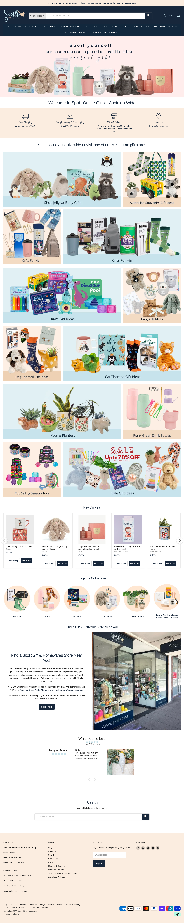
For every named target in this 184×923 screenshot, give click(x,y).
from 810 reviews (92, 744)
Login (169, 16)
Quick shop (13, 561)
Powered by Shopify (11, 914)
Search (51, 855)
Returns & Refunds (56, 866)
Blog (50, 847)
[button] (90, 779)
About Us (52, 851)
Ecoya (80, 552)
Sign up (99, 863)
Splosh (8, 549)
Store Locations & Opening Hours (62, 873)
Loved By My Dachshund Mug (19, 546)
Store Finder (46, 707)
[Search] (148, 16)
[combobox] (95, 16)
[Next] (179, 540)
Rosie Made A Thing (121, 552)
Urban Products (155, 552)
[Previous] (4, 540)
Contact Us (53, 859)
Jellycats (45, 552)
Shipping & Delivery (56, 877)
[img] (92, 742)
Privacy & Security (56, 870)
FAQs (50, 862)
